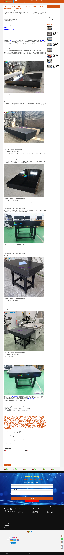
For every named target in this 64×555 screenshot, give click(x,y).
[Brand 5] (27, 469)
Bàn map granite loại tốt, (13, 417)
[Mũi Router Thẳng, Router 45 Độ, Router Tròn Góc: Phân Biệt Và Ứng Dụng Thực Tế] (49, 61)
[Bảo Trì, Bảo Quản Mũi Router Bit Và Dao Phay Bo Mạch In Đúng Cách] (49, 34)
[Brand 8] (55, 469)
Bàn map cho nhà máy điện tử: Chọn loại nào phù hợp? (13, 434)
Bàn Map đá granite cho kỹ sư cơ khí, (22, 418)
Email (26, 450)
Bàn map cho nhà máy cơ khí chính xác (10, 445)
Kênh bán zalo (20, 513)
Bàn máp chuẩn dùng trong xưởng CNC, (34, 415)
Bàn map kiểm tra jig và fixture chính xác (10, 438)
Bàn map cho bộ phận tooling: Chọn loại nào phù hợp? (13, 436)
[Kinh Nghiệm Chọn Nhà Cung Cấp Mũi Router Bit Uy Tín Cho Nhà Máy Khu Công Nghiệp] (49, 28)
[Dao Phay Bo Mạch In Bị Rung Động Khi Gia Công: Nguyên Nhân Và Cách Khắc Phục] (49, 66)
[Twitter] (12, 538)
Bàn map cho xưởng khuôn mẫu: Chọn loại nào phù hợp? (13, 437)
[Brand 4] (18, 469)
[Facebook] (9, 538)
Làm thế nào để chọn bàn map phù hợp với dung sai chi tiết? (14, 440)
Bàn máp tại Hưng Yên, (36, 417)
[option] (8, 469)
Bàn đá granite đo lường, (40, 420)
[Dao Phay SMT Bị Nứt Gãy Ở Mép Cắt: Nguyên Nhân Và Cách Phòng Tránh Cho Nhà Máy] (49, 56)
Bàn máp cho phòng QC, (24, 415)
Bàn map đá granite (8, 56)
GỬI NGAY (32, 498)
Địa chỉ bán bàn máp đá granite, (19, 427)
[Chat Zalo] (62, 547)
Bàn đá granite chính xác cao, (23, 420)
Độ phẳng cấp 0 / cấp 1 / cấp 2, (39, 427)
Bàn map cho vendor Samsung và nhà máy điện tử (12, 444)
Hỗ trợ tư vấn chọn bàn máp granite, (10, 424)
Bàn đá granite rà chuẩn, (32, 420)
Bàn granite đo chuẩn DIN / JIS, (11, 415)
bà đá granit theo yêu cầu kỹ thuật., (37, 421)
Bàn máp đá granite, (12, 418)
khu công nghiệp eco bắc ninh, (31, 424)
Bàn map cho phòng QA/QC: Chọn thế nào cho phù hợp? (13, 435)
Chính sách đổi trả (35, 511)
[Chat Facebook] (62, 544)
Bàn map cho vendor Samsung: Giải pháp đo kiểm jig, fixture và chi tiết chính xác (17, 433)
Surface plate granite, (28, 426)
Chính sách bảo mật (35, 508)
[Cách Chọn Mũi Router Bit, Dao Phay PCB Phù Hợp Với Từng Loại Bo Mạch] (49, 44)
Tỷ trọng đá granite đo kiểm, (36, 426)
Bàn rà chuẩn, (21, 419)
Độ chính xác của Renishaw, (29, 427)
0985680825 (7, 525)
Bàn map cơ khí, (19, 416)
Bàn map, (18, 415)
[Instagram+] (14, 538)
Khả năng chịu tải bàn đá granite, (21, 424)
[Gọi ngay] (62, 541)
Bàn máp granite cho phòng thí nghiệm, (35, 416)
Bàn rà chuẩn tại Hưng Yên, (13, 420)
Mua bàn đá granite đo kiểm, (37, 425)
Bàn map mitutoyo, (29, 417)
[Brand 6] (36, 469)
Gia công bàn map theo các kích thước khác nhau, (17, 423)
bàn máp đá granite (15, 396)
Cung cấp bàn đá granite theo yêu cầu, (33, 422)
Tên (5, 450)
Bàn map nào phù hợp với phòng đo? (10, 446)
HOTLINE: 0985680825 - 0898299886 (32, 501)
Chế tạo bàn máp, (14, 422)
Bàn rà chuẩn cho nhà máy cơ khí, (38, 419)
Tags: (5, 415)
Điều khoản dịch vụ (50, 512)
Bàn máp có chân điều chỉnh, (12, 416)
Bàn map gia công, (25, 416)
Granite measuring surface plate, (40, 423)
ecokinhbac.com (9, 402)
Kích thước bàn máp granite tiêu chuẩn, (17, 425)
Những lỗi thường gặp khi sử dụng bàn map (11, 443)
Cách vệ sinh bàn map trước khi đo (10, 441)
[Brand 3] (8, 469)
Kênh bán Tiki (20, 512)
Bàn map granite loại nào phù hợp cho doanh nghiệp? (13, 431)
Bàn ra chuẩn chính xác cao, (28, 419)
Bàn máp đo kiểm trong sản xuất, (14, 419)
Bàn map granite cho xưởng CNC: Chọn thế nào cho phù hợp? (14, 439)
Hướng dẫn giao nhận (50, 511)
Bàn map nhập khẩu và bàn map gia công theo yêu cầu (13, 432)
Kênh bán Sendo (21, 511)
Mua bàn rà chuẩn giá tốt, (28, 425)
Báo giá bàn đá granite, (28, 421)
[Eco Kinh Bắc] (8, 1)
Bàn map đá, (42, 417)
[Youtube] (16, 538)
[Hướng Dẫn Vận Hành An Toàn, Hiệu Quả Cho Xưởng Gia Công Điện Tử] (49, 50)
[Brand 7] (46, 469)
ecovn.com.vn (15, 402)
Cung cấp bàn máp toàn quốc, (22, 422)
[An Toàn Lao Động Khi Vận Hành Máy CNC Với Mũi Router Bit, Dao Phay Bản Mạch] (49, 39)
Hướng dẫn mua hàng (50, 508)
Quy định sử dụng (35, 512)
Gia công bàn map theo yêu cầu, (30, 423)
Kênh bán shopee (21, 508)
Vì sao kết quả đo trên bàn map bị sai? (10, 442)
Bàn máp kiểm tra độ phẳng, (21, 417)
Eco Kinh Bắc (42, 40)
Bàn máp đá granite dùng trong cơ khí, (34, 418)
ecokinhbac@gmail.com (9, 527)
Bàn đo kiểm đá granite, (20, 421)
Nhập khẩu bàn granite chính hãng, (19, 426)
